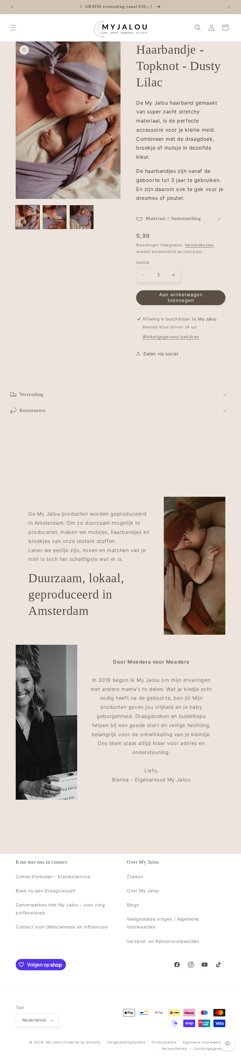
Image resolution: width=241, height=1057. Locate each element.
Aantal (142, 262)
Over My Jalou (143, 890)
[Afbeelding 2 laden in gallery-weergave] (55, 217)
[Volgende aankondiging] (229, 7)
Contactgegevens (210, 1048)
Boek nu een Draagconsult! (46, 890)
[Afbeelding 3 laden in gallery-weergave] (82, 217)
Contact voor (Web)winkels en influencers (62, 926)
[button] (13, 28)
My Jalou (54, 1042)
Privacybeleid (164, 1042)
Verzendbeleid (174, 1048)
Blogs (133, 904)
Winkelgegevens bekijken (170, 336)
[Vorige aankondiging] (12, 7)
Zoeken (135, 876)
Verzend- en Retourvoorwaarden (163, 941)
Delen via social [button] (160, 353)
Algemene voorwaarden (204, 1042)
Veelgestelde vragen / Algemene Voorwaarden (163, 922)
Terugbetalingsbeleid (126, 1042)
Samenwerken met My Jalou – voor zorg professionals (60, 908)
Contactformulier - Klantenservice (53, 876)
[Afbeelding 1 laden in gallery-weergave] (28, 217)
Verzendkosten (199, 245)
